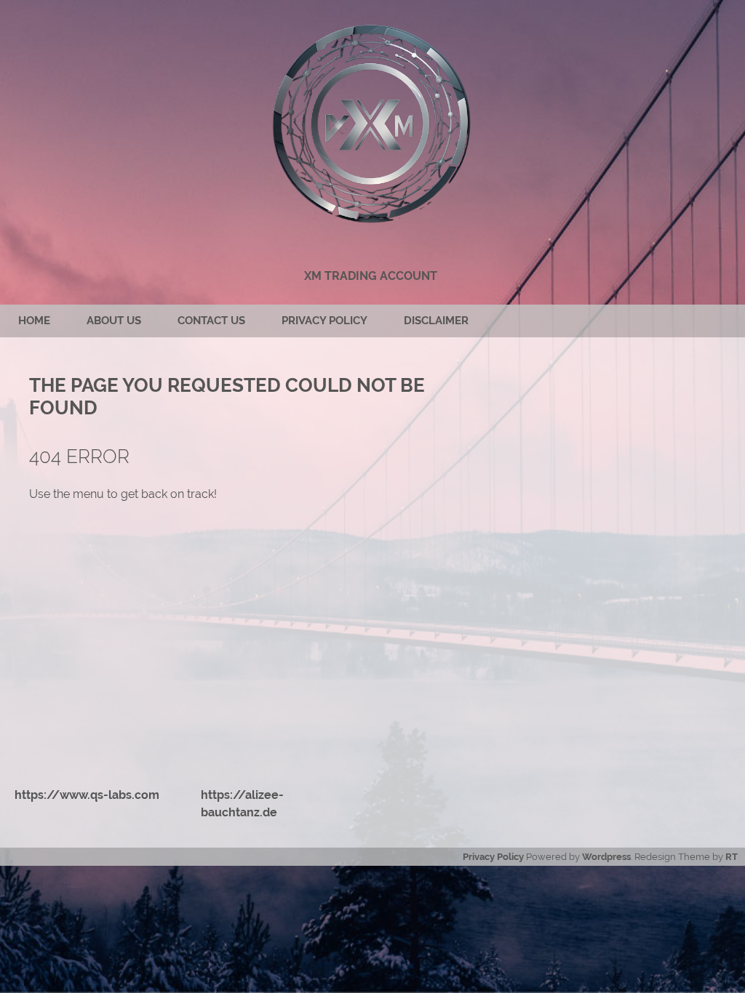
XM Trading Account (370, 276)
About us (114, 320)
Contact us (211, 320)
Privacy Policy (324, 320)
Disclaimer (436, 320)
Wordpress (606, 856)
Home (34, 320)
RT (731, 856)
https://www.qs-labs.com (87, 795)
